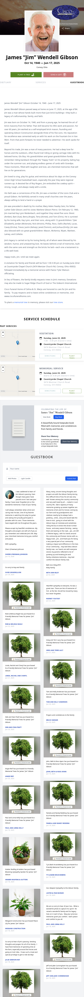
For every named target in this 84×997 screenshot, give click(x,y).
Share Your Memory (69, 441)
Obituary (5, 82)
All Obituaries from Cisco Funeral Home (66, 24)
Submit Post (71, 478)
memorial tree (20, 302)
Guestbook (77, 82)
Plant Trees (72, 356)
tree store (58, 302)
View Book (46, 417)
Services (41, 82)
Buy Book (58, 417)
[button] (17, 343)
